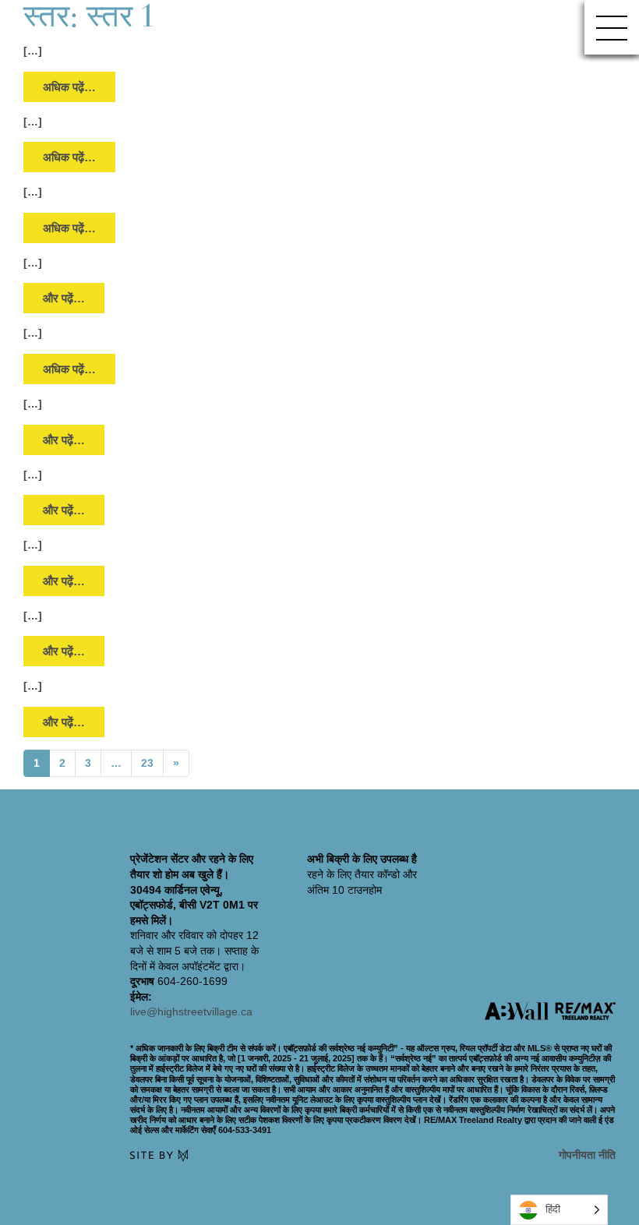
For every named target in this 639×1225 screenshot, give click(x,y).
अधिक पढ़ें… (69, 86)
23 (147, 763)
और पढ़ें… (73, 298)
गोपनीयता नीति (587, 1155)
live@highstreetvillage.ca (191, 1011)
